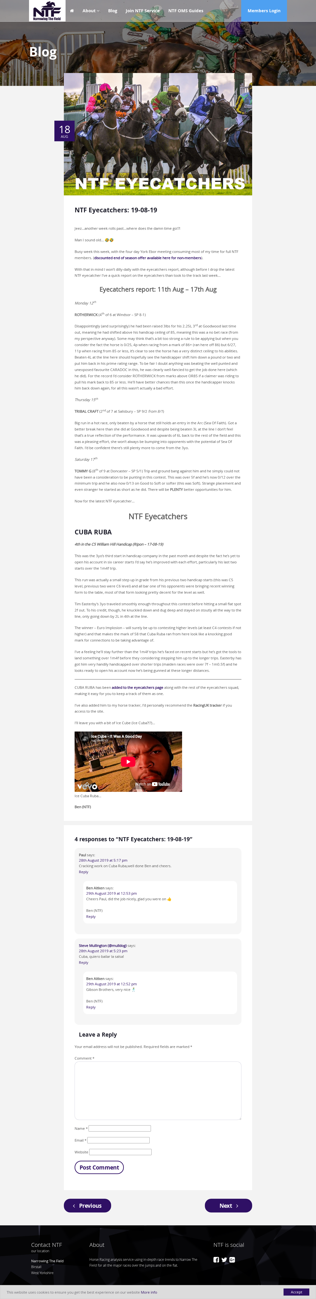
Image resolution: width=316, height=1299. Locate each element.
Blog (112, 11)
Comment (84, 1058)
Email (80, 1140)
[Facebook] (216, 1259)
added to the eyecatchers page (137, 687)
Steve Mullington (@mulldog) (103, 945)
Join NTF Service (143, 11)
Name (81, 1128)
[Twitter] (224, 1259)
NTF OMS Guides (185, 11)
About (89, 11)
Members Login (264, 11)
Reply (83, 871)
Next (225, 1205)
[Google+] (232, 1259)
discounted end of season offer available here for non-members (147, 257)
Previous (90, 1205)
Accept (296, 1292)
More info (149, 1292)
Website (81, 1152)
